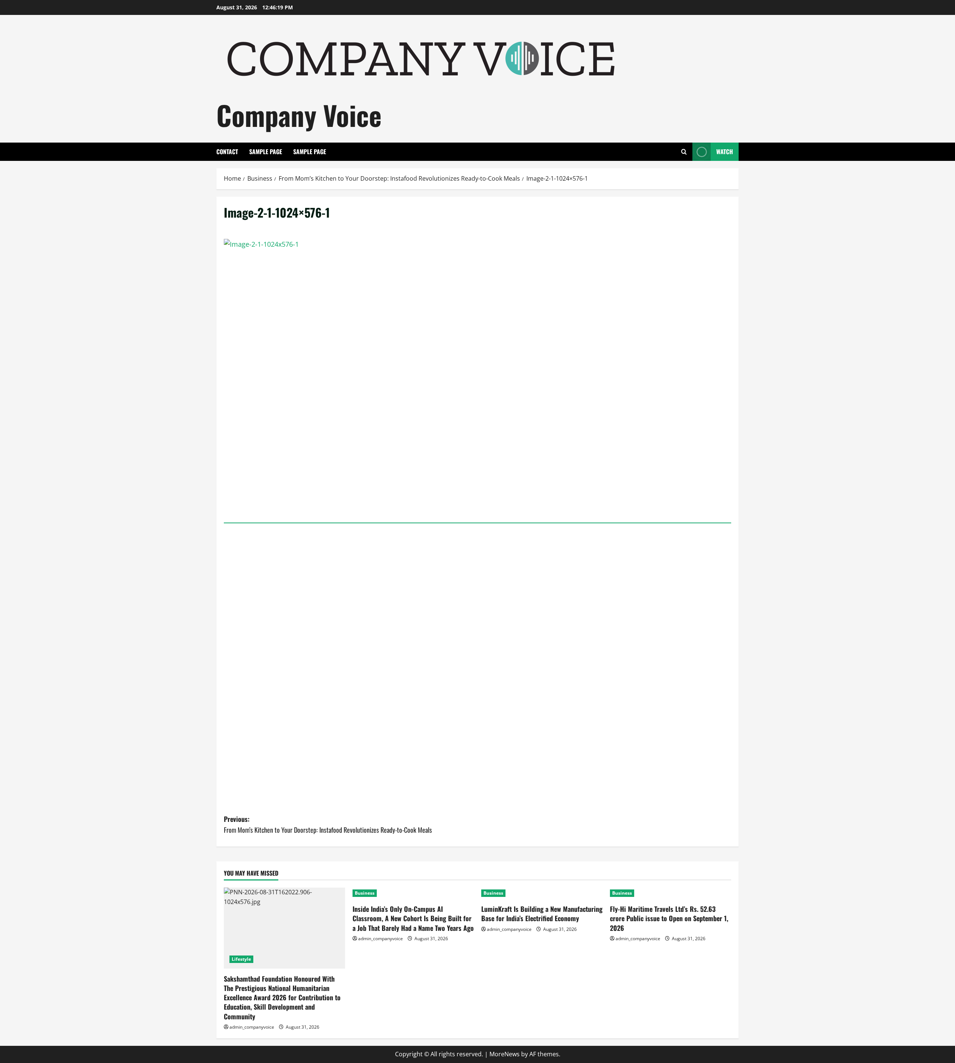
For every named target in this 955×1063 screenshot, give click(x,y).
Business (365, 893)
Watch (724, 151)
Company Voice (299, 115)
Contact (227, 151)
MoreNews (504, 1054)
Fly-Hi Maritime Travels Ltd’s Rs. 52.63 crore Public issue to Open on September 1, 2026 (669, 918)
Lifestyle (241, 959)
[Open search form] (684, 151)
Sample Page (265, 151)
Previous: (328, 824)
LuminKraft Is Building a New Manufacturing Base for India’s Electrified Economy (541, 913)
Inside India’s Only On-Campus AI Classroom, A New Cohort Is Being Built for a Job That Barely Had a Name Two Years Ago (413, 918)
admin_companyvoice (251, 1027)
